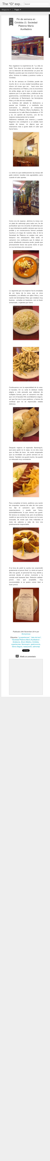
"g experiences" (24, 637)
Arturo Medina (26, 642)
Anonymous (26, 634)
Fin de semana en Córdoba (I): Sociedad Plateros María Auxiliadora (26, 24)
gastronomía (35, 644)
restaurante (27, 646)
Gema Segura (17, 646)
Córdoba (35, 642)
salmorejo (36, 646)
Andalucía (16, 642)
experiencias (16, 644)
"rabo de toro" (36, 637)
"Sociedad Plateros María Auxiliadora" (26, 639)
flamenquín (26, 644)
